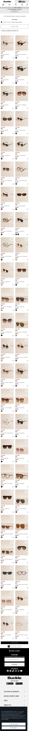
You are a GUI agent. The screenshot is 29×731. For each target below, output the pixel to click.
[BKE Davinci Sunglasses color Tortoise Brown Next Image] (26, 371)
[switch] (2, 22)
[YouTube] (21, 670)
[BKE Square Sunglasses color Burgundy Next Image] (12, 194)
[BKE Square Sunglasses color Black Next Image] (26, 68)
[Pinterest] (10, 670)
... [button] (17, 646)
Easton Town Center (17, 22)
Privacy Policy (23, 718)
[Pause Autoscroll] (14, 11)
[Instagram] (16, 670)
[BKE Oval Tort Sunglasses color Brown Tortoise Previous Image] (17, 118)
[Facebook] (7, 670)
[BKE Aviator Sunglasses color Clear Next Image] (12, 270)
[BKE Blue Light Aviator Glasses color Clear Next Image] (26, 623)
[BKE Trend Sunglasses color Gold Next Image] (12, 43)
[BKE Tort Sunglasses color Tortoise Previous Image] (2, 446)
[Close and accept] (25, 708)
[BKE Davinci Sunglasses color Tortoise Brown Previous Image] (17, 371)
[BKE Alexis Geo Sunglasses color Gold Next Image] (12, 623)
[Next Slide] (17, 11)
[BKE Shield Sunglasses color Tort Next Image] (12, 497)
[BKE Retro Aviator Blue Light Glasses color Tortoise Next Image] (26, 169)
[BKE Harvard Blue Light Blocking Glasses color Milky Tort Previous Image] (2, 421)
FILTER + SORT (14, 26)
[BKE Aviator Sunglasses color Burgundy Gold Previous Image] (17, 219)
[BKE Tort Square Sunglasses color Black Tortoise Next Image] (12, 320)
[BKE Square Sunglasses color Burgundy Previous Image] (2, 194)
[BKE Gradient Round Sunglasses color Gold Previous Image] (17, 244)
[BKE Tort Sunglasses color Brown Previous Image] (2, 118)
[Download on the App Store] (10, 683)
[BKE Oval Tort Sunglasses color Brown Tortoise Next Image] (26, 118)
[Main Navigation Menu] (27, 4)
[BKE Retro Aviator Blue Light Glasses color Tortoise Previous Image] (17, 169)
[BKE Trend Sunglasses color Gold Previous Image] (2, 43)
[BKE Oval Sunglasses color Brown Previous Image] (2, 68)
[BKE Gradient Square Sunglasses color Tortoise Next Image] (12, 371)
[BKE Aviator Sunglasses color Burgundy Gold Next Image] (26, 219)
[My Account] (3, 4)
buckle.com (18, 711)
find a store (15, 651)
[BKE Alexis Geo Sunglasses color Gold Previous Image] (2, 623)
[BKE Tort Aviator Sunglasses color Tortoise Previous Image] (17, 93)
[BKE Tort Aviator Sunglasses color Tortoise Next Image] (26, 93)
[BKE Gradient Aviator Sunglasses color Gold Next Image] (26, 345)
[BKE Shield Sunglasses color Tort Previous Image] (2, 497)
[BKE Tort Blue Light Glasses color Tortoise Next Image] (12, 244)
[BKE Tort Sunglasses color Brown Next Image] (12, 118)
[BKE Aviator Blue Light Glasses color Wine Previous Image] (17, 573)
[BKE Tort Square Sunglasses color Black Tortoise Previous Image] (2, 320)
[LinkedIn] (18, 670)
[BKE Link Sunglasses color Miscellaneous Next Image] (12, 93)
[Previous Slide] (12, 11)
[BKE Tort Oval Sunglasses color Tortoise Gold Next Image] (26, 194)
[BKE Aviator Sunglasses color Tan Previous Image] (17, 598)
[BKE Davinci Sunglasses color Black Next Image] (26, 421)
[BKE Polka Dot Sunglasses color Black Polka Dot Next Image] (12, 573)
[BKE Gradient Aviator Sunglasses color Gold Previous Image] (17, 345)
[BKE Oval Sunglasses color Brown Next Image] (12, 68)
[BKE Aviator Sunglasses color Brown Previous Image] (17, 270)
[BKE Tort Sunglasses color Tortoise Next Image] (12, 446)
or (14, 9)
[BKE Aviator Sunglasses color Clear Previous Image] (2, 270)
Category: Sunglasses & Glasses (8, 30)
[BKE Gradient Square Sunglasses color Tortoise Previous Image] (2, 371)
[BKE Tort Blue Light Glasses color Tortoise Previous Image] (2, 244)
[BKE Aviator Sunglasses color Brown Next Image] (26, 270)
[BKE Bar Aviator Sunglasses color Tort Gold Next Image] (26, 547)
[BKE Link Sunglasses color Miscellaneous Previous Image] (2, 93)
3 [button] (14, 646)
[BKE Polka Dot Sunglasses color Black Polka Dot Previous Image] (2, 573)
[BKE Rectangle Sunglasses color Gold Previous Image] (17, 144)
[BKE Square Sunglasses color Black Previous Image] (17, 68)
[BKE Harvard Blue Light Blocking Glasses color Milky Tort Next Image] (12, 421)
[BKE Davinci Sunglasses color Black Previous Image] (17, 421)
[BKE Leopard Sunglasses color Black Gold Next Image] (12, 345)
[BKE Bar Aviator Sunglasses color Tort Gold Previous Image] (17, 547)
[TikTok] (13, 670)
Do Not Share (13, 727)
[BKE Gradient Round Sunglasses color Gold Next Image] (26, 244)
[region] (13, 719)
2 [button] (11, 646)
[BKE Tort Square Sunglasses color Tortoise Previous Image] (17, 43)
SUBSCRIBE (14, 664)
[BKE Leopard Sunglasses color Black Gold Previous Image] (2, 345)
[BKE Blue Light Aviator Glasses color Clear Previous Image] (17, 623)
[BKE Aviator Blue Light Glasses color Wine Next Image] (26, 573)
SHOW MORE (14, 642)
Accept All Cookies (13, 724)
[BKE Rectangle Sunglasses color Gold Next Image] (26, 144)
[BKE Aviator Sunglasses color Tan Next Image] (26, 598)
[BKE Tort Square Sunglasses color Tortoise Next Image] (26, 43)
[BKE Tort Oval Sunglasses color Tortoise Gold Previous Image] (17, 194)
